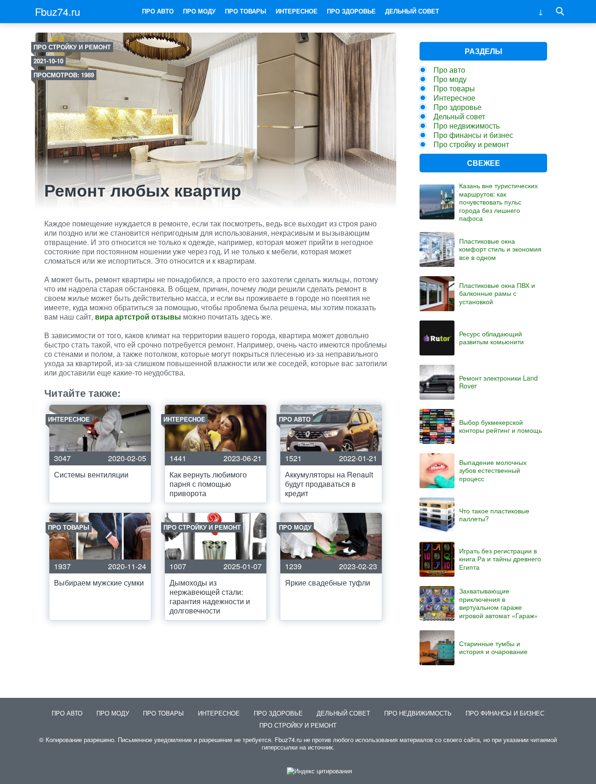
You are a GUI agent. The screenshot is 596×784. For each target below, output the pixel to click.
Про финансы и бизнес (473, 135)
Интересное (297, 11)
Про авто (158, 11)
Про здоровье (351, 11)
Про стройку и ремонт (72, 46)
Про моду (199, 11)
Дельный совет (412, 11)
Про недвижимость (466, 125)
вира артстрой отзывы (138, 316)
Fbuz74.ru (57, 11)
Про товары (245, 11)
